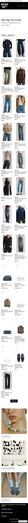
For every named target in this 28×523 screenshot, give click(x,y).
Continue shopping (5, 25)
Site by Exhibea (14, 521)
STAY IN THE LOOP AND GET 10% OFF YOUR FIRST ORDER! (13, 505)
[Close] (26, 521)
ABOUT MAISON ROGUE (7, 512)
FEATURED (3, 516)
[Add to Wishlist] (3, 41)
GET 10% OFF (22, 521)
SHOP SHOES (5, 500)
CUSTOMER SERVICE (6, 509)
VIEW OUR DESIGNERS (8, 468)
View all (14, 401)
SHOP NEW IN (5, 436)
